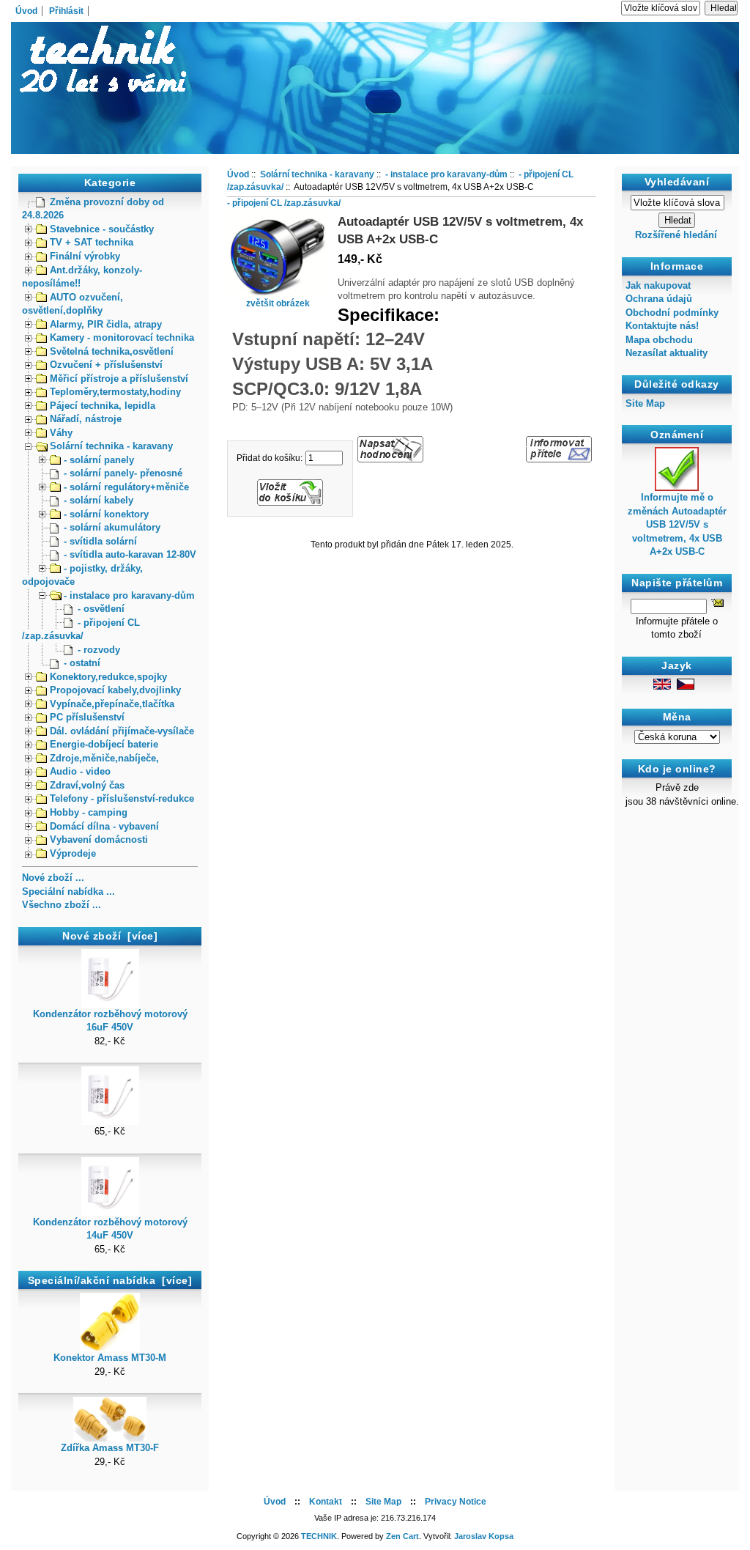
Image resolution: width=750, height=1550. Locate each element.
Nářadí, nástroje (86, 418)
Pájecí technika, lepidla (102, 405)
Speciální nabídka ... (68, 891)
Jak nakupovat (658, 285)
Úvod (26, 11)
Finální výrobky (85, 256)
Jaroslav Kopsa (483, 1536)
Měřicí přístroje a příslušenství (119, 378)
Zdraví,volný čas (87, 785)
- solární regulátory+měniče (126, 486)
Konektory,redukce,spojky (108, 676)
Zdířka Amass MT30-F (110, 1447)
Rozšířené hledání (676, 234)
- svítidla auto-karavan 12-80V (130, 554)
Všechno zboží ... (61, 904)
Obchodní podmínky (672, 312)
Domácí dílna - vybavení (104, 826)
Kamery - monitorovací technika (122, 337)
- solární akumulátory (112, 527)
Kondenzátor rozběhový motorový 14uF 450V (110, 1229)
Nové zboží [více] (109, 936)
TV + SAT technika (91, 242)
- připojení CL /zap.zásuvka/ (284, 203)
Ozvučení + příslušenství (106, 364)
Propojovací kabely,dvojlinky (115, 689)
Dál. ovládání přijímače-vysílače (122, 731)
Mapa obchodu (659, 339)
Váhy (61, 432)
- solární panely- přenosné (123, 473)
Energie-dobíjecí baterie (104, 744)
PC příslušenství (87, 717)
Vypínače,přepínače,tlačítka (112, 703)
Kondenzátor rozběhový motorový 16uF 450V (110, 1020)
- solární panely (99, 459)
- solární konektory (106, 514)
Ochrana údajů (658, 298)
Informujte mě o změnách (677, 524)
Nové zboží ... (53, 877)
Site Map (645, 403)
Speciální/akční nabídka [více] (110, 1280)
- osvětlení (101, 608)
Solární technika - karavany (111, 445)
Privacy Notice (455, 1502)
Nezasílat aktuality (666, 352)
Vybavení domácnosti (99, 839)
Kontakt (325, 1502)
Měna (677, 717)
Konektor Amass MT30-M (109, 1357)
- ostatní (82, 662)
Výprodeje (73, 853)
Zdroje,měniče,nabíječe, (104, 758)
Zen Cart (402, 1536)
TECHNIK (319, 1536)
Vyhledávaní (677, 182)
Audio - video (80, 771)
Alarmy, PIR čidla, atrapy (106, 324)
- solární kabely (98, 500)
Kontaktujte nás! (662, 325)
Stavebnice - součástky (102, 229)
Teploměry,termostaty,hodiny (115, 391)
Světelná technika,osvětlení (112, 351)
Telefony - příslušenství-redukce (122, 798)
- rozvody (99, 649)
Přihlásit (66, 11)
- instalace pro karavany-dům (129, 595)
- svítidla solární (100, 541)
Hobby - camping (88, 812)
